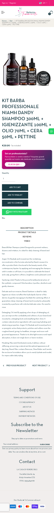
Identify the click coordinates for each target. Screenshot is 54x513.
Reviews (27, 237)
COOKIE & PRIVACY (27, 402)
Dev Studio (18, 500)
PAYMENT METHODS (27, 416)
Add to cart (15, 187)
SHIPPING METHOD (27, 411)
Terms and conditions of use (27, 398)
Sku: (3, 218)
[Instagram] (30, 496)
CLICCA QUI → (15, 164)
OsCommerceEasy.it (32, 500)
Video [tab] (27, 241)
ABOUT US (27, 407)
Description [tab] (27, 228)
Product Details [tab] (27, 232)
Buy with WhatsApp (18, 212)
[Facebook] (24, 496)
